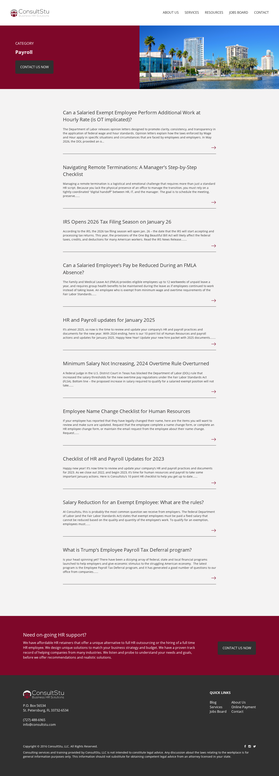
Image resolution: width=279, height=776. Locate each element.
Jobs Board (238, 12)
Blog (213, 702)
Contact (261, 12)
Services (192, 12)
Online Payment (243, 707)
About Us (171, 12)
